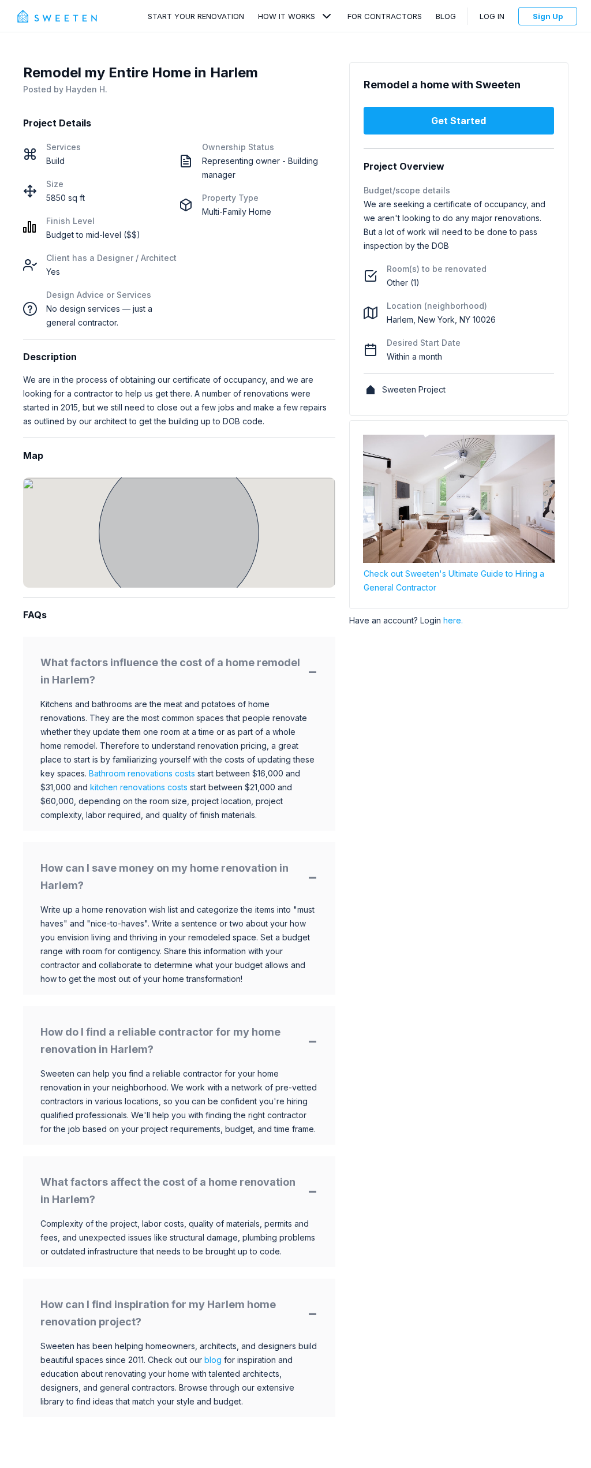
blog (213, 1360)
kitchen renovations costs (139, 787)
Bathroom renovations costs (142, 773)
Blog (446, 16)
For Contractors (384, 16)
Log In (492, 16)
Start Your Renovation (196, 16)
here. (453, 620)
